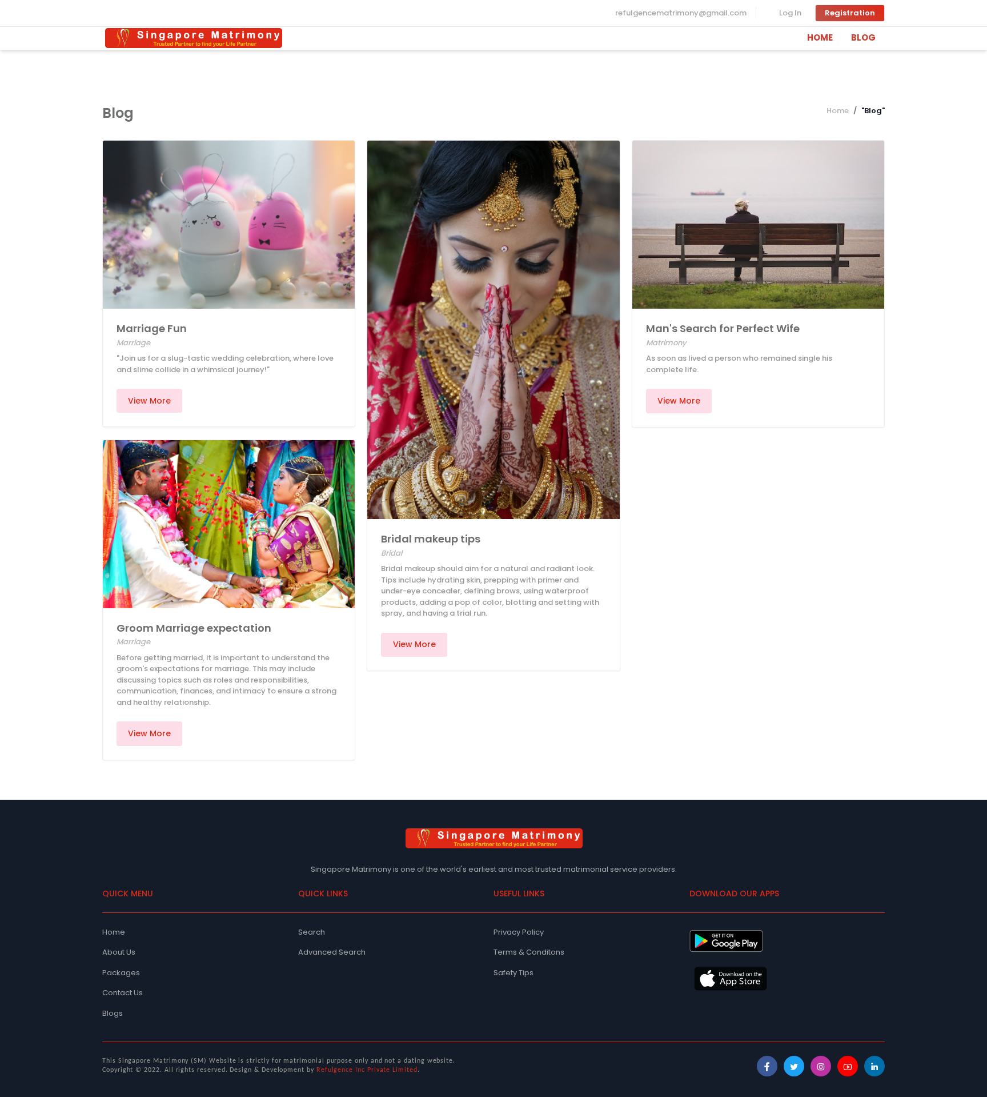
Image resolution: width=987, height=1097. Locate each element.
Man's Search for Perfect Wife (723, 328)
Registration (850, 12)
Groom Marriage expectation (194, 628)
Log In (790, 12)
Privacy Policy (519, 932)
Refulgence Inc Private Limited (367, 1070)
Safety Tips (513, 972)
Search (311, 932)
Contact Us (122, 992)
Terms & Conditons (529, 952)
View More (149, 400)
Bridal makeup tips (430, 539)
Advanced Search (332, 952)
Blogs (112, 1013)
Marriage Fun (152, 328)
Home (837, 110)
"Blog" (873, 110)
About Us (118, 952)
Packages (121, 972)
